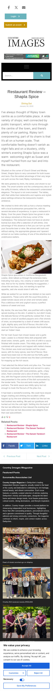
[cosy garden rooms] (26, 58)
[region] (26, 666)
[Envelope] (23, 7)
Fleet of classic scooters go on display (18, 562)
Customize (13, 673)
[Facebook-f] (8, 7)
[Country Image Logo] (26, 41)
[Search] (41, 75)
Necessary (8, 679)
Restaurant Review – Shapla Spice (22, 425)
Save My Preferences (26, 686)
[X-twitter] (16, 7)
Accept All (26, 665)
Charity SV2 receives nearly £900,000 (18, 602)
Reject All (38, 673)
